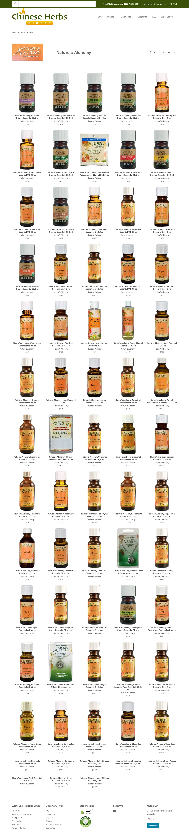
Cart (175, 4)
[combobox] (54, 4)
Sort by (153, 52)
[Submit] (15, 4)
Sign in (146, 4)
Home (14, 32)
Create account (160, 4)
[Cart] (171, 4)
